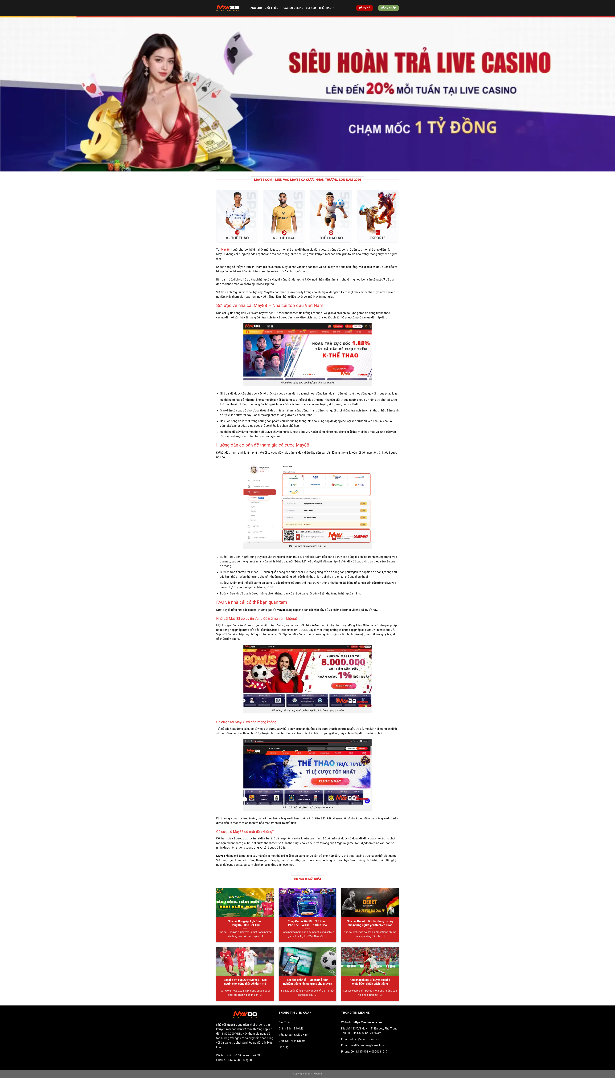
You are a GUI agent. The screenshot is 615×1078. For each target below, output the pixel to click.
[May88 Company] (229, 8)
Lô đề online (241, 1055)
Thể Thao (325, 7)
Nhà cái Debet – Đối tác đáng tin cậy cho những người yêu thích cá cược (370, 923)
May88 (247, 1060)
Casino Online (293, 7)
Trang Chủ (254, 7)
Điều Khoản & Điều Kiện (293, 1034)
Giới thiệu (271, 7)
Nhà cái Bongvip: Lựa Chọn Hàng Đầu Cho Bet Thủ (245, 923)
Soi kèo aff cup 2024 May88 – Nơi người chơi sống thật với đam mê (245, 981)
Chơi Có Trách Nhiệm (292, 1040)
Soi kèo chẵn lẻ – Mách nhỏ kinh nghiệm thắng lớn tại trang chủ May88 (307, 981)
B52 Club (234, 1060)
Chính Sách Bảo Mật (291, 1028)
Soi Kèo (311, 7)
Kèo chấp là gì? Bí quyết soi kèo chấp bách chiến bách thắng (370, 981)
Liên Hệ (283, 1047)
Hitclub (220, 1060)
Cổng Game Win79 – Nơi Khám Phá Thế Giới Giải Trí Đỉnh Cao (307, 923)
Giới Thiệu (285, 1022)
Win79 (257, 1055)
